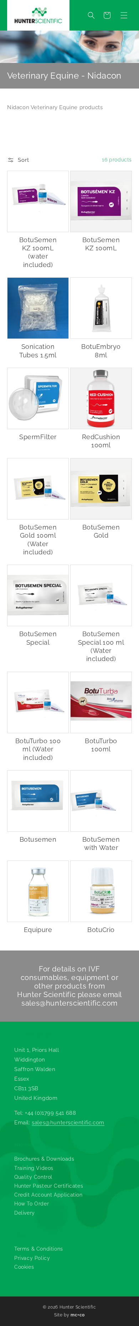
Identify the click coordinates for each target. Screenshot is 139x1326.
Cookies (24, 1267)
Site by (69, 1314)
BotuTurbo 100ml (101, 745)
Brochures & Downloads (44, 1159)
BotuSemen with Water (101, 843)
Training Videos (33, 1168)
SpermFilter (37, 437)
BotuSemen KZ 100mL (101, 244)
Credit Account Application (48, 1195)
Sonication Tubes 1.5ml (37, 350)
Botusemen (38, 839)
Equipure (38, 929)
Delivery (24, 1213)
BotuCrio (101, 929)
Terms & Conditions (38, 1249)
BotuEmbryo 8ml (101, 350)
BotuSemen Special (38, 638)
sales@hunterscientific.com (69, 1003)
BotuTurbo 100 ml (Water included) (38, 749)
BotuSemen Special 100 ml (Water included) (101, 646)
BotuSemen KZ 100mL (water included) (38, 252)
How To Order (31, 1204)
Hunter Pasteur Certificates (48, 1186)
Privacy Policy (32, 1258)
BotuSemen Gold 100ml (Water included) (38, 539)
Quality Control (33, 1177)
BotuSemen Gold (101, 531)
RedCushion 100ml (101, 441)
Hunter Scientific (78, 1307)
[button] (124, 15)
